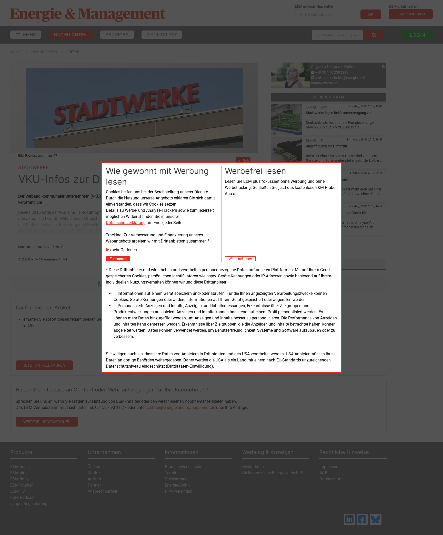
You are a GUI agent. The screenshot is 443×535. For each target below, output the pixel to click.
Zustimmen (118, 259)
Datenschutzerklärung (126, 222)
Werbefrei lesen (240, 259)
